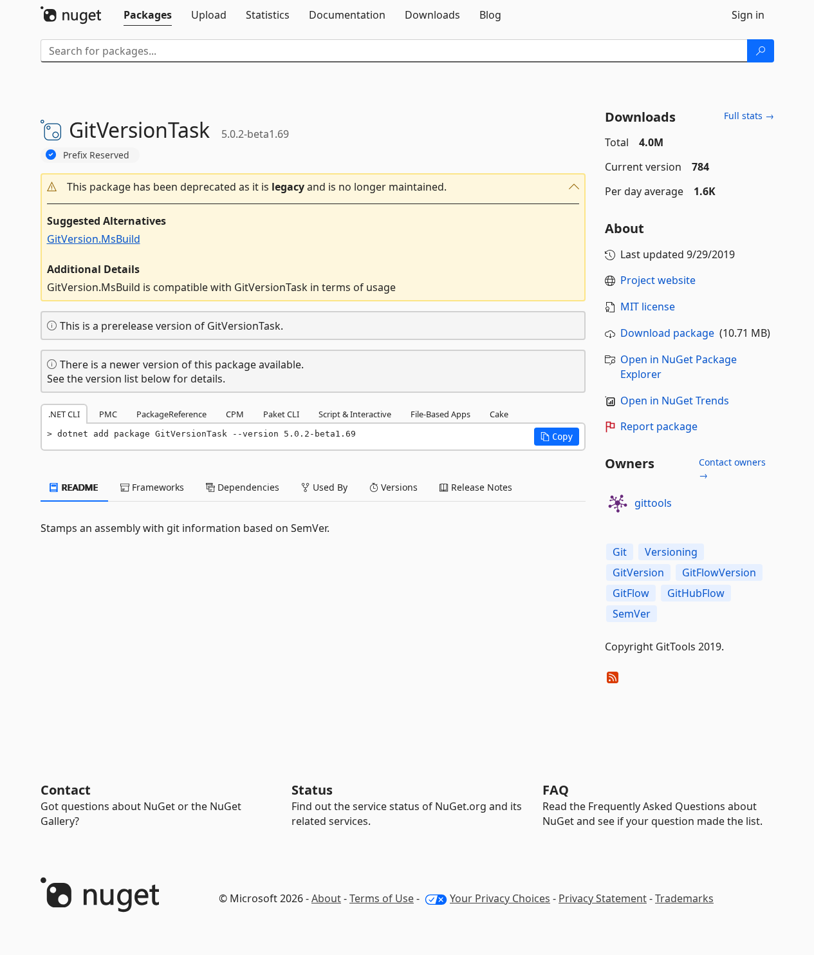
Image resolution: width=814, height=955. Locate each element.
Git (620, 552)
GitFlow (631, 593)
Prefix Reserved (96, 155)
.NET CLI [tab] (64, 414)
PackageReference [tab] (171, 414)
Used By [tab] (328, 487)
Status (312, 790)
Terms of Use (381, 898)
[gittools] (617, 503)
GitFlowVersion (719, 572)
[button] (313, 187)
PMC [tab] (108, 414)
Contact (66, 790)
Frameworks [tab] (156, 487)
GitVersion (638, 572)
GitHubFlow (696, 593)
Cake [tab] (499, 414)
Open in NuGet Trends (674, 400)
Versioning (671, 552)
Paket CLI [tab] (281, 414)
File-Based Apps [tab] (440, 414)
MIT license (647, 306)
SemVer (632, 614)
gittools (653, 503)
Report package (659, 426)
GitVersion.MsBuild (93, 239)
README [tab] (78, 487)
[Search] (760, 50)
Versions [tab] (398, 487)
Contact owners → (732, 468)
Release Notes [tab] (480, 487)
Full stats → (749, 115)
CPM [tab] (235, 414)
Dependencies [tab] (247, 487)
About (326, 898)
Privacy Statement (603, 898)
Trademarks (684, 898)
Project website (658, 280)
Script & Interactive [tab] (355, 414)
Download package (667, 333)
